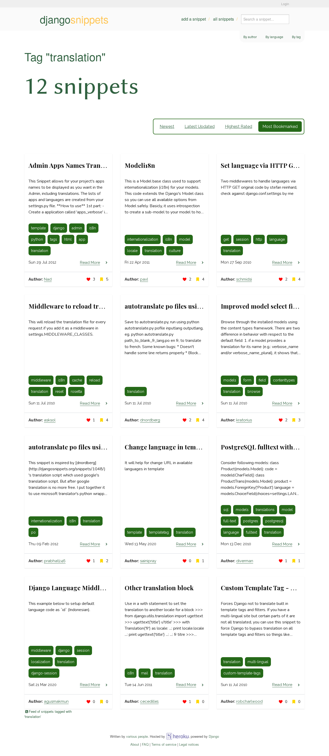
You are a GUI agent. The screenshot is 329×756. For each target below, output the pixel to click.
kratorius (244, 420)
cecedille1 (149, 701)
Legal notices (189, 744)
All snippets (223, 19)
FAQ (145, 744)
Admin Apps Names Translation (75, 165)
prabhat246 (55, 561)
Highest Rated (238, 126)
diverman (244, 561)
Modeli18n (140, 165)
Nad (48, 279)
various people (137, 736)
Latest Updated (200, 126)
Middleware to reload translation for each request (101, 306)
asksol (50, 420)
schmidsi (244, 279)
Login (285, 4)
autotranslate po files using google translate (189, 306)
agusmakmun (56, 701)
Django (214, 736)
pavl (144, 279)
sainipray (148, 561)
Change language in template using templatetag (195, 447)
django (74, 19)
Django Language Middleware (73, 588)
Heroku (177, 736)
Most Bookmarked (280, 126)
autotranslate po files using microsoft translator (99, 447)
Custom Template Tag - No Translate (274, 588)
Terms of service (163, 744)
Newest (167, 126)
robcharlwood (249, 701)
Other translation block (159, 588)
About (134, 744)
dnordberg (150, 420)
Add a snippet (193, 19)
